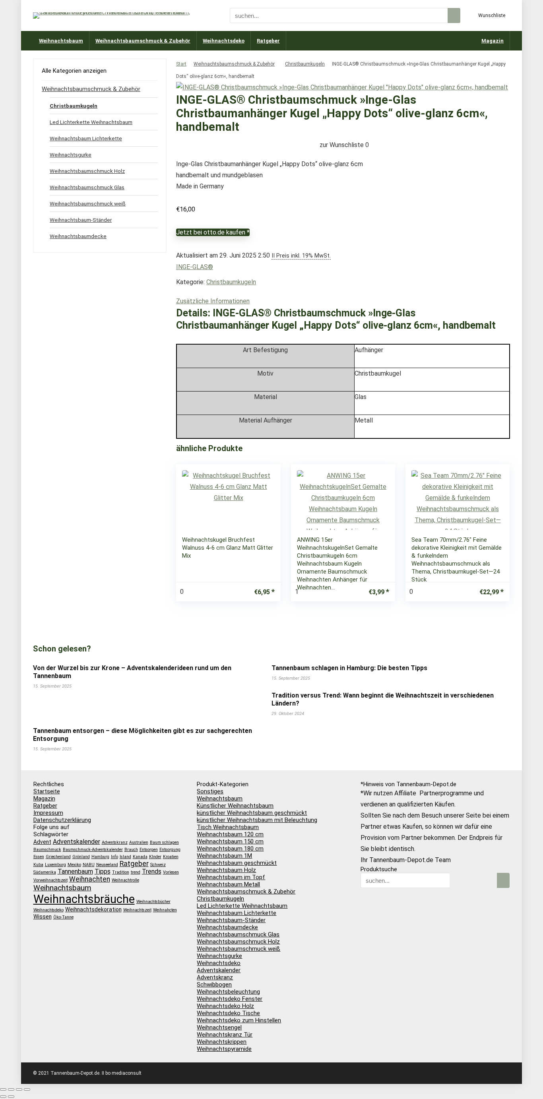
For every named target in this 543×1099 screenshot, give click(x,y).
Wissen (42, 916)
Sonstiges (210, 791)
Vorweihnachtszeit (50, 880)
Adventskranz (115, 842)
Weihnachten (89, 879)
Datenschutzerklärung (62, 820)
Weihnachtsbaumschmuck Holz (87, 171)
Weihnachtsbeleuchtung (228, 991)
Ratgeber (268, 41)
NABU (89, 864)
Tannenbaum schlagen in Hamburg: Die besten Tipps (349, 668)
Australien (138, 842)
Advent (42, 842)
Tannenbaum (75, 871)
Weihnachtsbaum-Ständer (81, 220)
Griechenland (58, 856)
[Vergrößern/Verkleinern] (3, 1089)
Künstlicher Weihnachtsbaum (235, 805)
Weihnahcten (165, 910)
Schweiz (158, 864)
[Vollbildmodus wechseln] (11, 1089)
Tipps (103, 871)
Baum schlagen (164, 842)
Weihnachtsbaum (61, 41)
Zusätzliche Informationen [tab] (213, 301)
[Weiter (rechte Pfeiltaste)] (11, 1096)
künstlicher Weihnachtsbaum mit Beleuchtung (257, 820)
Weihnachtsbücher (153, 901)
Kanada (140, 856)
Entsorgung (169, 849)
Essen (38, 856)
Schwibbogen (214, 984)
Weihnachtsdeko (223, 41)
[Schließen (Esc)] (27, 1089)
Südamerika (44, 872)
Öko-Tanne (63, 917)
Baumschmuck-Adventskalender (93, 849)
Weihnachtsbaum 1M (224, 855)
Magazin (492, 41)
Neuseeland (107, 864)
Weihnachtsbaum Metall (228, 884)
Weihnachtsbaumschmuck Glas (87, 187)
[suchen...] (454, 15)
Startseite (46, 791)
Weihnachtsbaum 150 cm (230, 841)
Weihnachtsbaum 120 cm (230, 834)
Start (181, 64)
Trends (151, 871)
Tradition (120, 872)
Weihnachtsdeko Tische (228, 1013)
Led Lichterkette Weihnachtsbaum (91, 122)
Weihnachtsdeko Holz (225, 1006)
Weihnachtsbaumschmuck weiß (88, 203)
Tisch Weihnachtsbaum (228, 827)
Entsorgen (149, 849)
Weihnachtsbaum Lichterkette (86, 138)
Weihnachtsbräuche (84, 899)
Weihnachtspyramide (224, 1048)
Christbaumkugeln (305, 64)
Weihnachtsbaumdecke (78, 236)
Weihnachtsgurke (70, 154)
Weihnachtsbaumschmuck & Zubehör (142, 41)
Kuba (38, 864)
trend (135, 872)
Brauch (131, 849)
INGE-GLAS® (194, 267)
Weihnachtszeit (137, 910)
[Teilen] (19, 1089)
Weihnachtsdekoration (93, 909)
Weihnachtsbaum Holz (226, 870)
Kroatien (170, 856)
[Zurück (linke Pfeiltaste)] (3, 1096)
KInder (155, 856)
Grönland (81, 856)
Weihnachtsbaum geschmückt (237, 862)
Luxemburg (55, 864)
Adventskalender (76, 841)
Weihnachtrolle (125, 880)
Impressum (48, 812)
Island (125, 856)
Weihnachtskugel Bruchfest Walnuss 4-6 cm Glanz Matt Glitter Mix (227, 547)
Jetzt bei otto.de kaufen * (213, 232)
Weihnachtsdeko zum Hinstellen (239, 1020)
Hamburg (100, 856)
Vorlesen (171, 872)
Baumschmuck (47, 849)
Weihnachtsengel (219, 1027)
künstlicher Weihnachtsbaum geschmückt (252, 812)
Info (114, 856)
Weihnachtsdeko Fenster (229, 998)
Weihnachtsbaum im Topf (231, 877)
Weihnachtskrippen (221, 1041)
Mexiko (74, 864)
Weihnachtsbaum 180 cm (230, 848)
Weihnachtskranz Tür (224, 1034)
